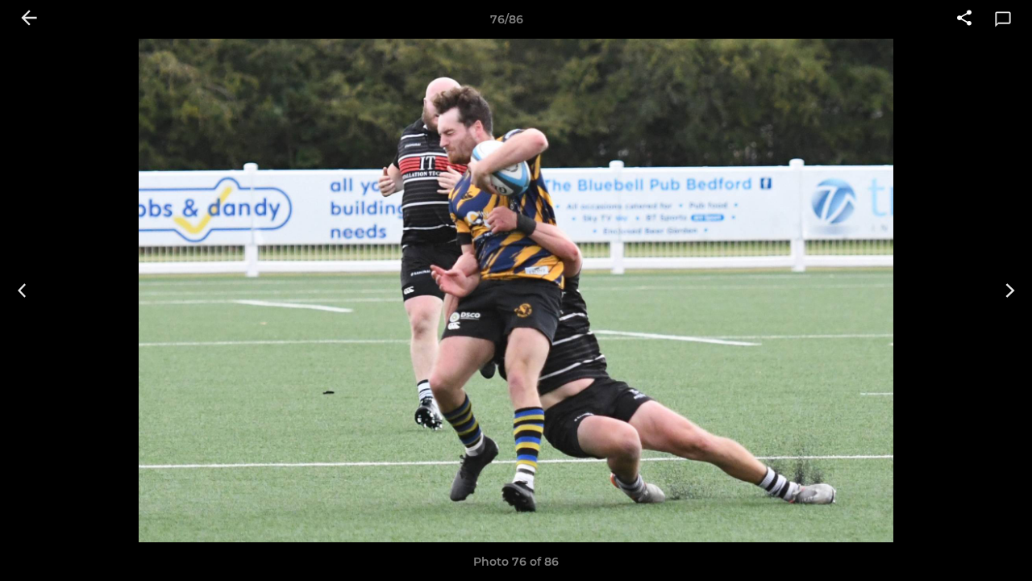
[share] (964, 19)
